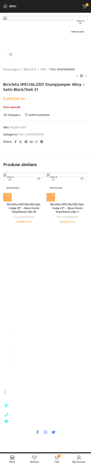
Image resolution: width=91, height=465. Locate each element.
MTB (43, 69)
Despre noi (12, 342)
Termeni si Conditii (58, 327)
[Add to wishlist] (38, 178)
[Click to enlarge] (10, 54)
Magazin (11, 334)
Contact (11, 350)
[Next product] (86, 76)
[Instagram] (45, 432)
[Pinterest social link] (26, 141)
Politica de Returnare (60, 365)
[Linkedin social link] (31, 141)
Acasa (9, 327)
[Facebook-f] (37, 432)
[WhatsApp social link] (36, 141)
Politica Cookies (57, 342)
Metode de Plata (57, 350)
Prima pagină (11, 69)
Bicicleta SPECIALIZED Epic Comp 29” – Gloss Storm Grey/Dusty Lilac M (24, 208)
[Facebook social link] (15, 141)
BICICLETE (30, 69)
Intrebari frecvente (18, 357)
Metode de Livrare (58, 357)
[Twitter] (53, 432)
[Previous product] (77, 76)
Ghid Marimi (13, 365)
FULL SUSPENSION (62, 69)
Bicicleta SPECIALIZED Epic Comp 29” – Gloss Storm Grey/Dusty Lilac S (67, 208)
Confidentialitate (57, 334)
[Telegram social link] (41, 141)
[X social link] (20, 141)
